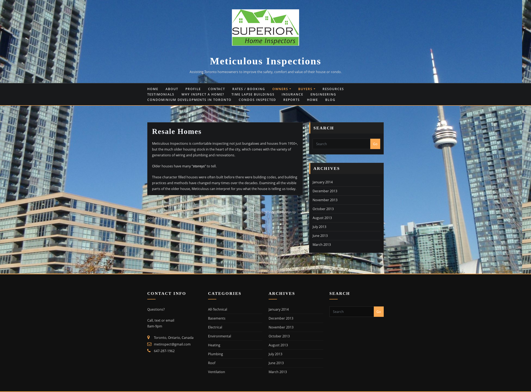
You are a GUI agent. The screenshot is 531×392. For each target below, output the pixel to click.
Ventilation (216, 372)
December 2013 (325, 191)
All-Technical (217, 309)
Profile (193, 89)
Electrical (215, 327)
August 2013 (322, 218)
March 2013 (322, 244)
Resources (333, 89)
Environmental (219, 336)
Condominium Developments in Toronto (189, 100)
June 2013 (320, 235)
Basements (216, 318)
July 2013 (319, 226)
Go (375, 144)
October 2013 (323, 209)
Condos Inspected (257, 100)
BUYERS (306, 89)
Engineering (323, 94)
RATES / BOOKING (248, 89)
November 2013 (325, 200)
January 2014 (323, 182)
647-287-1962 (164, 351)
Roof (211, 363)
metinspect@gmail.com (172, 344)
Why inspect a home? (202, 94)
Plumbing (215, 354)
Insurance (292, 94)
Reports (291, 100)
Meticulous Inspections (265, 60)
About (172, 89)
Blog (330, 100)
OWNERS (280, 89)
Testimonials (160, 94)
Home (152, 89)
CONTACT (216, 89)
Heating (214, 345)
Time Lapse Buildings (252, 94)
